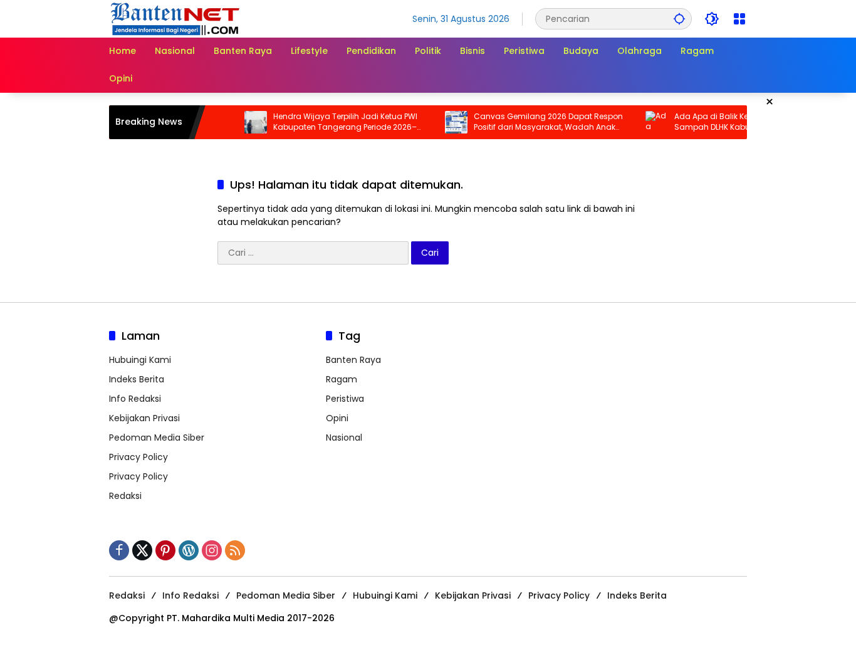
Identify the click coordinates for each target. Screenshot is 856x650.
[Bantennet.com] (175, 18)
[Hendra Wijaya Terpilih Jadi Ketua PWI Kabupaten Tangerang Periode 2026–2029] (247, 122)
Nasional (344, 437)
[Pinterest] (165, 550)
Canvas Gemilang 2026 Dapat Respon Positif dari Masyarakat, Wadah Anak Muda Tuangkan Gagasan (539, 122)
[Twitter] (142, 550)
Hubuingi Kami (140, 360)
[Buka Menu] (739, 18)
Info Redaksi (135, 398)
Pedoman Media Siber (156, 437)
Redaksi (125, 496)
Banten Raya (353, 360)
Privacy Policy (138, 457)
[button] (679, 18)
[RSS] (235, 550)
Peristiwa (345, 398)
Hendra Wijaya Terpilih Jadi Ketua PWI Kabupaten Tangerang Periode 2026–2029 (336, 122)
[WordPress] (189, 550)
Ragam (341, 379)
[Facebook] (119, 550)
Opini (337, 418)
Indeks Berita (136, 379)
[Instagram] (212, 550)
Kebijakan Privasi (144, 418)
